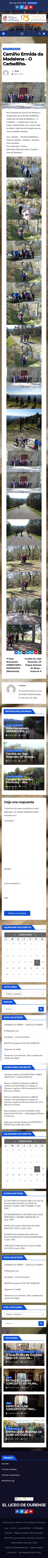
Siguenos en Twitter (12, 1049)
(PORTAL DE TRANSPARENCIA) (16, 1548)
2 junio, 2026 (13, 1439)
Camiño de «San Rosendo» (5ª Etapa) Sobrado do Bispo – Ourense (33, 665)
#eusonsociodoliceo (14, 1352)
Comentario (9, 821)
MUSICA (9, 1377)
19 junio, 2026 (14, 1388)
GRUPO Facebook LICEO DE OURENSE (22, 1043)
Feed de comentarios (11, 1475)
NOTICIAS (8, 1533)
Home (6, 1528)
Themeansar (41, 1522)
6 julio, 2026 (13, 1362)
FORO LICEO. (12, 1552)
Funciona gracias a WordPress (13, 1522)
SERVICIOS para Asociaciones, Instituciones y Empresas (24, 1538)
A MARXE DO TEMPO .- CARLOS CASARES (23, 1025)
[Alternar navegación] (22, 34)
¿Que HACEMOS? (24, 1528)
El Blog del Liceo (11, 1031)
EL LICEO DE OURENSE (24, 25)
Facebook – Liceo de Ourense (17, 1037)
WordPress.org (8, 1481)
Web (6, 898)
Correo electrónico (12, 883)
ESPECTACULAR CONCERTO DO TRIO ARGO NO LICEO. (20, 1409)
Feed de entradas (9, 1469)
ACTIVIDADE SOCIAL (28, 1352)
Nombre (8, 869)
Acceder (5, 1464)
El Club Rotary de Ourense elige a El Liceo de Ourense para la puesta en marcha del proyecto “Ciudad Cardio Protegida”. (23, 1203)
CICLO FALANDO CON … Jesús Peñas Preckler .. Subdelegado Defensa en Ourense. (24, 1113)
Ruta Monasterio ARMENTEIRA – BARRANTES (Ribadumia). (14, 665)
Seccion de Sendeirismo (12, 49)
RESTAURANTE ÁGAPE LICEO (30, 1552)
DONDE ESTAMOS (36, 1548)
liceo (17, 71)
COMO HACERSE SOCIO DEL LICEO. (24, 1543)
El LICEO (13, 1528)
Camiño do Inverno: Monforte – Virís (19, 781)
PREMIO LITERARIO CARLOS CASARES (28, 1533)
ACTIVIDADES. (38, 1528)
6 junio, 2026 (13, 1413)
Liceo (38, 1352)
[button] (40, 34)
